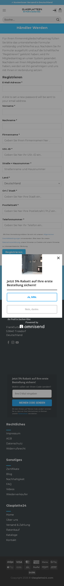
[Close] (58, 258)
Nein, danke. (32, 309)
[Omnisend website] (32, 325)
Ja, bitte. (32, 297)
